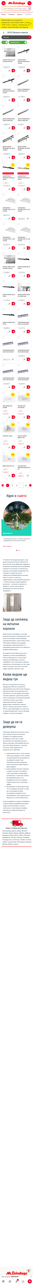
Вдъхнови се (7, 533)
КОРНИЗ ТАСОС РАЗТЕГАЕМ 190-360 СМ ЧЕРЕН (8, 177)
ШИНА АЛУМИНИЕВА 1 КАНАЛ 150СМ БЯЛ (24, 119)
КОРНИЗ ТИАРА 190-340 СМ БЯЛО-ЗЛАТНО (9, 267)
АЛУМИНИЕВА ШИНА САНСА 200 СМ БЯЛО (23, 378)
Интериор (11, 14)
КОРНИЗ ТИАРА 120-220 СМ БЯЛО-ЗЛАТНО (9, 60)
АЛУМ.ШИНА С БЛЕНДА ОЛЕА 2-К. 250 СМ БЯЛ (9, 209)
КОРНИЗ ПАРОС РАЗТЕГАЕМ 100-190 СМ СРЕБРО (24, 61)
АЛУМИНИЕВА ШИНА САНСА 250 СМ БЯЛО (8, 378)
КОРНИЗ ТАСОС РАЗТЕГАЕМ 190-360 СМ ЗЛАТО (24, 177)
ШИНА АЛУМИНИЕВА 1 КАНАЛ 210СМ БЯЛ (24, 90)
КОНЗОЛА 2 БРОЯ (7, 436)
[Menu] (3, 3)
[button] (16, 550)
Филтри (6, 37)
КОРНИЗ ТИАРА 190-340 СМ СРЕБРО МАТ (24, 295)
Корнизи (19, 14)
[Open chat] (28, 1270)
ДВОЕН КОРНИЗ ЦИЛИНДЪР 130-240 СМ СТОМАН (9, 148)
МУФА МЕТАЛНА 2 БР (8, 466)
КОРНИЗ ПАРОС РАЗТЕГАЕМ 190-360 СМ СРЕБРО (8, 90)
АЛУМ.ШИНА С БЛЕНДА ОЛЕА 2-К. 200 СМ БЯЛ (9, 238)
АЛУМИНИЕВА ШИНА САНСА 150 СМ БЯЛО (23, 323)
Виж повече (7, 546)
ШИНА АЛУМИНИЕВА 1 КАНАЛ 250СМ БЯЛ (9, 119)
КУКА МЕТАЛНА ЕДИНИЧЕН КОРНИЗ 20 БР (24, 467)
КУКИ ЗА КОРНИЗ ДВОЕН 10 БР (22, 436)
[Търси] (29, 8)
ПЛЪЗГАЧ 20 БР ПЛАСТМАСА (21, 406)
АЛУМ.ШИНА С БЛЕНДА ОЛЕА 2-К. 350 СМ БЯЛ (24, 209)
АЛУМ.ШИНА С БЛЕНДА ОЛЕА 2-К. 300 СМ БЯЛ (24, 238)
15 (25, 485)
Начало (3, 14)
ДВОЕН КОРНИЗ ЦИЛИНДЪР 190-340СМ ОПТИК (24, 148)
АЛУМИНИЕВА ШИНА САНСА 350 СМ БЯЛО (8, 351)
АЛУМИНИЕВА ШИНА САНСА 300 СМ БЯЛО (23, 351)
